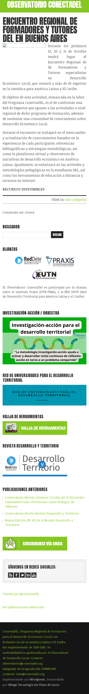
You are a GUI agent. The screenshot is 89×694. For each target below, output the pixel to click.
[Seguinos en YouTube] (34, 575)
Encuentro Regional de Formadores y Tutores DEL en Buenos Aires (40, 30)
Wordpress (37, 679)
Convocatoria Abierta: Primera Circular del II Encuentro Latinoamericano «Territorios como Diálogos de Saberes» (44, 501)
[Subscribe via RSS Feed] (10, 575)
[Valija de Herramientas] (35, 434)
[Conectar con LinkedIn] (28, 575)
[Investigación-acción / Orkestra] (44, 363)
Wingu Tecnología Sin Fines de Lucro (33, 685)
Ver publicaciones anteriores (23, 607)
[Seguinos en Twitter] (22, 575)
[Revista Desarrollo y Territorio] (35, 477)
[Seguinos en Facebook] (16, 575)
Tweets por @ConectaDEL (21, 594)
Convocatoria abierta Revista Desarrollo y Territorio (42, 513)
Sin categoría (75, 199)
